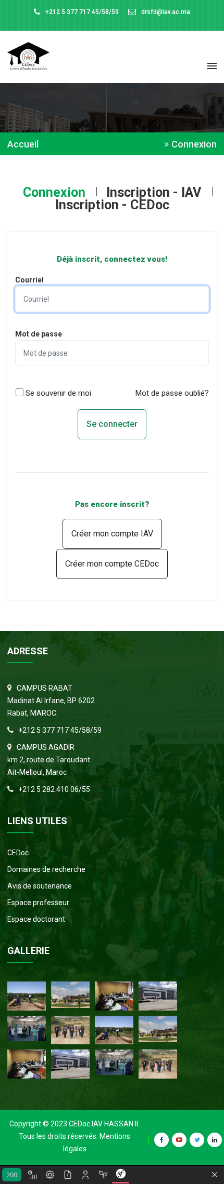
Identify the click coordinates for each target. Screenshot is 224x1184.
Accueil (23, 144)
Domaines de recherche (46, 869)
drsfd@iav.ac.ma (165, 12)
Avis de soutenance (39, 886)
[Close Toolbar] (214, 1175)
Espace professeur (38, 902)
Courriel (29, 280)
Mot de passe (38, 334)
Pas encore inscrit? (112, 504)
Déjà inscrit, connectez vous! (112, 259)
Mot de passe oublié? (172, 393)
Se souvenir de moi (58, 393)
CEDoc (18, 853)
